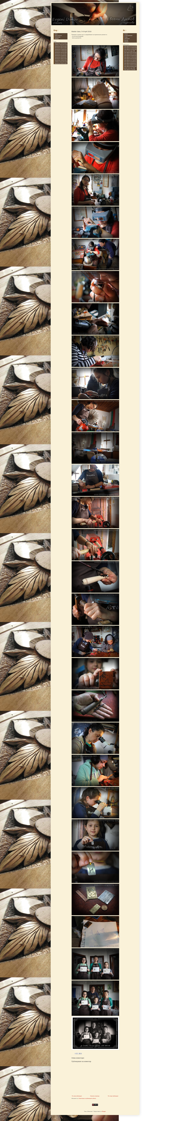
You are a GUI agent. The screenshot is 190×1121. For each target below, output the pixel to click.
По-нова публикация (77, 1096)
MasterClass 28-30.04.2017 (61, 57)
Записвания (127, 38)
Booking (56, 38)
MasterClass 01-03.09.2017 (61, 55)
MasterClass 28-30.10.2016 (61, 58)
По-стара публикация (113, 1096)
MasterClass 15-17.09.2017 (61, 54)
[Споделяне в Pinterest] (81, 1053)
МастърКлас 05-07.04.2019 (130, 52)
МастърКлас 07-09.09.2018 (130, 55)
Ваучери (126, 40)
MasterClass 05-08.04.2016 (61, 60)
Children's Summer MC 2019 (61, 44)
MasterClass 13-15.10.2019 (61, 43)
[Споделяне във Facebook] (79, 1053)
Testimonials (57, 37)
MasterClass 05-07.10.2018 (61, 47)
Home (56, 34)
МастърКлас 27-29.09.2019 (130, 47)
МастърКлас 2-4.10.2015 (129, 69)
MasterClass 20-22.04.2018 (61, 52)
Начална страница (94, 1096)
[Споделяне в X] (78, 1053)
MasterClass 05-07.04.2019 (61, 46)
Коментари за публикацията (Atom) (87, 1098)
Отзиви (126, 37)
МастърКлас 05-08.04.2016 (130, 66)
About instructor (58, 35)
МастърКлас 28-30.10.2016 (130, 64)
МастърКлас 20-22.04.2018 (130, 58)
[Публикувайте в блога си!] (77, 1053)
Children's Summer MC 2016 (61, 61)
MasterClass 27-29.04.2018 (61, 50)
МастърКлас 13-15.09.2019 (130, 49)
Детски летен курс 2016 (129, 68)
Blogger (104, 1111)
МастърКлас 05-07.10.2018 (130, 54)
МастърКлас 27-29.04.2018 (130, 57)
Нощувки (126, 41)
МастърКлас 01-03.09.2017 (130, 61)
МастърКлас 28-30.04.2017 (130, 63)
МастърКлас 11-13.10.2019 (130, 46)
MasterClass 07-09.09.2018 (61, 49)
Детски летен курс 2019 (129, 50)
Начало (126, 34)
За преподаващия (128, 35)
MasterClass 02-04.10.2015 (61, 63)
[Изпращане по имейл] (75, 1053)
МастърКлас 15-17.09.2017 (130, 60)
